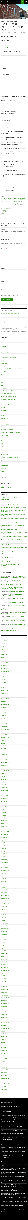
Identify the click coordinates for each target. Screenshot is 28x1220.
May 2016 (3, 981)
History (2, 413)
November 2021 (5, 798)
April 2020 (3, 851)
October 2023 (4, 734)
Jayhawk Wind (4, 418)
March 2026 (4, 654)
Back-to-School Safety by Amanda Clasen (11, 504)
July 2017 (3, 942)
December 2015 (5, 995)
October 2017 (4, 934)
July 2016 (3, 975)
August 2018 (4, 906)
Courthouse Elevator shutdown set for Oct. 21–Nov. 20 (14, 536)
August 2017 (4, 939)
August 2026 (4, 640)
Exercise (3, 379)
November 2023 (5, 732)
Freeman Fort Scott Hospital (7, 402)
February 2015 (4, 1017)
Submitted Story (12, 32)
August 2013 (4, 1039)
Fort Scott (3, 21)
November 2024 (5, 698)
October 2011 (4, 1081)
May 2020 (3, 848)
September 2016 (5, 970)
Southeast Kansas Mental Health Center (10, 457)
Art (1, 349)
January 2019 (4, 892)
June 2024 (3, 712)
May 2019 (3, 881)
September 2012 (5, 1056)
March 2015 (4, 1014)
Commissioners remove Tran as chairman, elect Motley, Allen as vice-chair (12, 556)
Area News (3, 346)
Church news (4, 363)
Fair (2, 382)
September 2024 (5, 704)
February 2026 (4, 657)
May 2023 (3, 748)
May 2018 (3, 914)
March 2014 (4, 1036)
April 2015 (3, 1011)
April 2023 (3, 751)
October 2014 (4, 1025)
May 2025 (3, 682)
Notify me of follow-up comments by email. (12, 289)
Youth (2, 471)
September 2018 (5, 903)
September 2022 (5, 770)
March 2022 (4, 787)
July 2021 (3, 809)
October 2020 (4, 834)
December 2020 (5, 829)
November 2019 (5, 865)
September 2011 (5, 1083)
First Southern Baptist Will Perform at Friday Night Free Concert (13, 223)
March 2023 (4, 754)
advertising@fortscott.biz (7, 329)
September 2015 (5, 1003)
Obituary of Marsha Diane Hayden (9, 529)
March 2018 (4, 920)
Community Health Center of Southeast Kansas (12, 368)
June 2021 (3, 812)
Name (3, 268)
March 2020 (4, 854)
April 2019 (3, 884)
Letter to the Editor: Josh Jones (15, 602)
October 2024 (4, 701)
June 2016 (3, 978)
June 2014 (3, 1033)
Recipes (3, 449)
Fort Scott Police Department (8, 399)
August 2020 (4, 840)
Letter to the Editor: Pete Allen (16, 591)
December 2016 (5, 961)
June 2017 (3, 945)
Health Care (4, 410)
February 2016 (4, 989)
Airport (2, 343)
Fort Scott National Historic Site (8, 396)
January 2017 (4, 959)
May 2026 (3, 649)
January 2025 (4, 693)
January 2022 (4, 793)
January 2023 (4, 759)
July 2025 (3, 676)
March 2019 (4, 887)
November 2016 (5, 964)
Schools (16, 21)
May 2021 (3, 815)
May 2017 (3, 948)
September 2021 (5, 804)
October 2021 (4, 801)
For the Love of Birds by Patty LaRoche (10, 522)
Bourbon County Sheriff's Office (8, 357)
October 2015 (4, 1000)
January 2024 (4, 726)
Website (3, 281)
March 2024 (4, 721)
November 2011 (5, 1078)
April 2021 (3, 818)
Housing (3, 415)
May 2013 (3, 1047)
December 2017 (5, 928)
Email (2, 275)
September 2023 (5, 737)
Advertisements (4, 341)
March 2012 (4, 1067)
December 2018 (5, 895)
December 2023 (5, 729)
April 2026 (3, 651)
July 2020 (3, 842)
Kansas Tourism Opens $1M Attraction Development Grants (11, 588)
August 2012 (4, 1058)
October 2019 (4, 867)
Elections (3, 374)
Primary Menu (26, 2)
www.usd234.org (5, 47)
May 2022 (3, 782)
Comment (4, 248)
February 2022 (4, 790)
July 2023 (3, 743)
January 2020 (4, 859)
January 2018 (4, 925)
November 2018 (5, 898)
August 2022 (4, 773)
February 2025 (4, 690)
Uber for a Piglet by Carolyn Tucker (13, 584)
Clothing (3, 366)
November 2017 (5, 931)
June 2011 (3, 1086)
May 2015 (3, 1009)
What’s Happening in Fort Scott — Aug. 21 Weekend (13, 507)
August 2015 (4, 1006)
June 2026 (3, 646)
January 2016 (4, 992)
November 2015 (5, 997)
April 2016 (3, 984)
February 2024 (4, 723)
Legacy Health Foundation (7, 429)
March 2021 (4, 820)
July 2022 (3, 776)
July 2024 (3, 710)
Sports (2, 460)
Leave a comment (21, 32)
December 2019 (5, 862)
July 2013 (3, 1042)
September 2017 (5, 937)
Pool (2, 446)
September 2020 (5, 837)
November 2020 (5, 831)
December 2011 (5, 1075)
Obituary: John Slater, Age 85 (8, 542)
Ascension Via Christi (6, 352)
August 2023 (4, 740)
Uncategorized (4, 465)
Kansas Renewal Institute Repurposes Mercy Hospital (12, 581)
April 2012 (3, 1064)
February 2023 (4, 757)
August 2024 (4, 707)
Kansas (2, 426)
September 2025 (5, 671)
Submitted (3, 462)
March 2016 (4, 986)
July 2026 (3, 643)
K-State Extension (5, 424)
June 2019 (3, 878)
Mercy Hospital (4, 435)
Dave (2, 584)
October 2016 (4, 967)
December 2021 (5, 795)
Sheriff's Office (4, 454)
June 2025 (3, 679)
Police (2, 443)
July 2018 (3, 909)
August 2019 (4, 873)
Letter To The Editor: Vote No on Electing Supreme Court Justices (13, 576)
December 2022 (5, 762)
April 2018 (3, 917)
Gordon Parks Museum (6, 404)
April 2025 (3, 685)
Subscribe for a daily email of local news (10, 313)
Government (10, 21)
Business (3, 360)
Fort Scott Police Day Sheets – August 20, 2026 (12, 502)
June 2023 (3, 746)
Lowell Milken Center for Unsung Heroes (10, 432)
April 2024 (3, 718)
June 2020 (3, 845)
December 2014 (5, 1020)
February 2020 (4, 856)
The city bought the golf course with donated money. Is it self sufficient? (13, 1189)
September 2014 (5, 1028)
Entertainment (4, 377)
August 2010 (4, 1089)
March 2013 (4, 1050)
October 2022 (4, 768)
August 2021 (4, 806)
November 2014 (5, 1022)
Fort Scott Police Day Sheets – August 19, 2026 (12, 539)
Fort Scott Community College (8, 393)
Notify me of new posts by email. (9, 295)
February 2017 (4, 956)
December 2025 (5, 662)
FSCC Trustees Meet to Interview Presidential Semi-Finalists (13, 231)
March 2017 (4, 953)
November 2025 (5, 665)
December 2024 (5, 696)
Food (2, 385)
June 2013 (3, 1045)
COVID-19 (3, 371)
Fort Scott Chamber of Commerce (9, 390)
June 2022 (3, 779)
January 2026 (4, 660)
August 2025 (4, 674)
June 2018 (3, 912)
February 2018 (4, 923)
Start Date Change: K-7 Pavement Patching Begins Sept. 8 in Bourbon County (13, 511)
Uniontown (3, 468)
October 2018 (4, 901)
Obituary (3, 438)
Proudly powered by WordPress (7, 1218)
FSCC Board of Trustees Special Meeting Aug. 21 (12, 544)
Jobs (2, 421)
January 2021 (4, 826)
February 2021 (4, 823)
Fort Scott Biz (5, 2)
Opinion (3, 440)
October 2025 (4, 668)
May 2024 (3, 715)
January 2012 (4, 1072)
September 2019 (5, 870)
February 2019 (4, 890)
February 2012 (4, 1069)
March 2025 (4, 687)
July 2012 (3, 1061)
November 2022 (5, 765)
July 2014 (3, 1031)
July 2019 (3, 876)
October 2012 (4, 1053)
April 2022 (3, 784)
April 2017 (3, 950)
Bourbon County (5, 354)
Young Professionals (6, 487)
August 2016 (4, 973)
